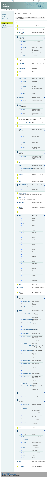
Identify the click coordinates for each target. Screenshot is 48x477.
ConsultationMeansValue (27, 322)
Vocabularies (5, 23)
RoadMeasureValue (26, 376)
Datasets (4, 14)
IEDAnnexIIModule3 (23, 193)
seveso (21, 400)
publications (22, 393)
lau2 (20, 284)
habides (21, 174)
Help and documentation (7, 12)
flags (23, 136)
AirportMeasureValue (27, 313)
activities (24, 41)
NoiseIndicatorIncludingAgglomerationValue (27, 345)
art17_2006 (21, 37)
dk (23, 232)
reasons (24, 52)
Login (35, 0)
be (23, 220)
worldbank (21, 466)
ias (19, 178)
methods (24, 49)
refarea (24, 142)
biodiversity (22, 68)
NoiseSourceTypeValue (27, 360)
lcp (20, 292)
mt (23, 261)
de (23, 230)
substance (24, 422)
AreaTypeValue (25, 317)
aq (19, 25)
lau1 (20, 215)
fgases (20, 152)
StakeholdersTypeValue (27, 379)
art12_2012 (21, 29)
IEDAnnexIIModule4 (23, 197)
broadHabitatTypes (26, 301)
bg (23, 223)
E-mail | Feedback (6, 473)
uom (20, 430)
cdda (20, 71)
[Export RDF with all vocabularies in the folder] (44, 38)
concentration (25, 439)
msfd (20, 296)
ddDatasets (25, 83)
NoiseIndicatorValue (26, 353)
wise (20, 461)
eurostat (21, 126)
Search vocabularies (20, 22)
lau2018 (21, 287)
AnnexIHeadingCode (26, 189)
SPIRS (24, 418)
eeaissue (24, 88)
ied (20, 181)
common (21, 75)
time (23, 452)
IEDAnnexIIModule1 (23, 184)
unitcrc (24, 147)
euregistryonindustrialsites (25, 122)
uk (23, 280)
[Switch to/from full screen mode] (39, 1)
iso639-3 (24, 339)
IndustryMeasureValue (27, 336)
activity (24, 109)
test (20, 427)
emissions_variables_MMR (27, 168)
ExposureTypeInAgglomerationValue (27, 329)
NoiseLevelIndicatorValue (27, 357)
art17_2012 (21, 59)
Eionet (7, 9)
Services (4, 25)
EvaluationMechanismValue (27, 326)
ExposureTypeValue (26, 333)
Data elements (5, 18)
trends (24, 55)
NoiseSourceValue (26, 363)
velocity (24, 455)
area (23, 436)
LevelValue (25, 343)
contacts (24, 81)
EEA (7, 1)
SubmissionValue (26, 389)
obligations (25, 91)
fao (20, 129)
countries (24, 47)
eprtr (20, 105)
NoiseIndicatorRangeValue (27, 350)
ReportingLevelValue (27, 373)
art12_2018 (21, 32)
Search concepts (30, 22)
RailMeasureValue (26, 370)
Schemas (4, 20)
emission (24, 442)
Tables (3, 16)
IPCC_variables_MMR (27, 170)
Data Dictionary (11, 9)
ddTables (24, 86)
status (24, 93)
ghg (20, 165)
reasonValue (25, 408)
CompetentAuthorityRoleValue (27, 319)
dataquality (21, 97)
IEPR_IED (21, 202)
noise (20, 310)
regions (24, 303)
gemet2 (21, 162)
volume (24, 457)
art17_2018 (21, 63)
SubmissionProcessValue (27, 385)
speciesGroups (25, 306)
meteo (24, 447)
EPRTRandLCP (22, 118)
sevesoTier (25, 415)
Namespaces (5, 27)
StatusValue (25, 383)
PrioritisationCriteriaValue (27, 366)
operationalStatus (26, 404)
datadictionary (22, 78)
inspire (20, 207)
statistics (24, 450)
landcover (21, 211)
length (24, 445)
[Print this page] (38, 1)
